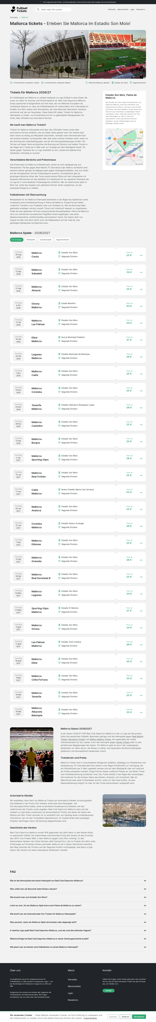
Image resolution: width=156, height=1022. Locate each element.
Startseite (112, 9)
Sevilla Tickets (123, 742)
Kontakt (109, 991)
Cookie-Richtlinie (90, 1018)
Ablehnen (125, 1017)
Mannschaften (122, 9)
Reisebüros (140, 9)
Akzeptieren (139, 1017)
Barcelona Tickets (76, 739)
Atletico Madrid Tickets (100, 739)
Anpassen (113, 1017)
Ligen (132, 9)
